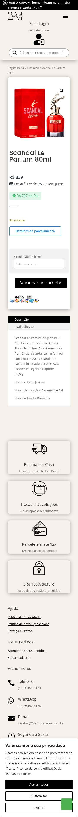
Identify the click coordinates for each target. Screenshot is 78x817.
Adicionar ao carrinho (40, 283)
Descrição (22, 319)
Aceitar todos (39, 784)
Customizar (39, 796)
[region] (39, 777)
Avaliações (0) (24, 327)
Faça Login (39, 23)
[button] (62, 91)
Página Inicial (16, 68)
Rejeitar (39, 808)
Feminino (33, 68)
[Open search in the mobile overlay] (39, 53)
